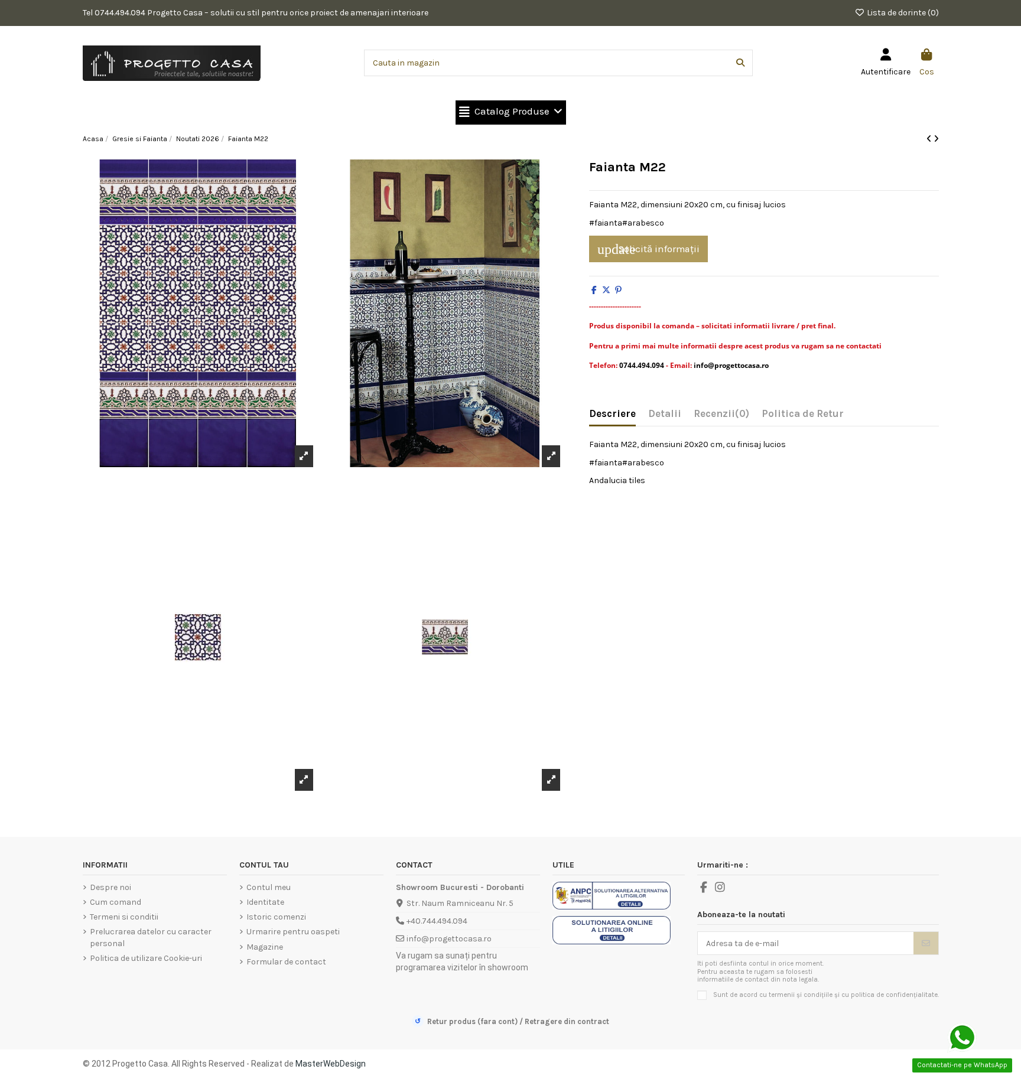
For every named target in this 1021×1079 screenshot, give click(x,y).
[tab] (721, 416)
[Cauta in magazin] (740, 63)
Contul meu (268, 887)
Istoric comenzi (276, 917)
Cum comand (115, 902)
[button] (511, 112)
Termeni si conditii (124, 917)
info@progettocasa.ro (449, 939)
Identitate (265, 902)
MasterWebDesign (330, 1063)
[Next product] (936, 139)
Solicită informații (648, 249)
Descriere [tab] (612, 413)
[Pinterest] (618, 290)
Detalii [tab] (664, 413)
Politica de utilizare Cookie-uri (146, 958)
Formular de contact (286, 962)
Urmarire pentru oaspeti (293, 932)
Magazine (264, 947)
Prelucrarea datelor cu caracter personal (151, 937)
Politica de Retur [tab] (803, 413)
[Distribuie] (594, 290)
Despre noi (110, 887)
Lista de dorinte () (902, 13)
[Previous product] (930, 139)
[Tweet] (606, 290)
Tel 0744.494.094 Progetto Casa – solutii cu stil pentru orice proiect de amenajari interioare (255, 13)
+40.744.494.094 (437, 921)
